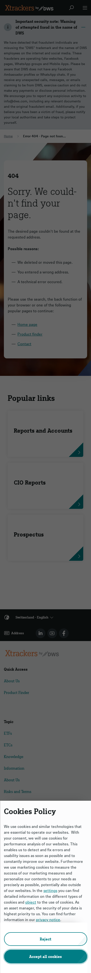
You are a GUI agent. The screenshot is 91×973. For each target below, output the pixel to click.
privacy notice (48, 919)
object (30, 902)
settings (50, 890)
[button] (45, 939)
